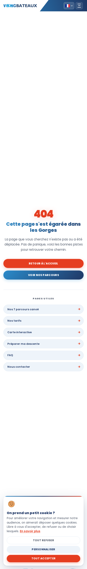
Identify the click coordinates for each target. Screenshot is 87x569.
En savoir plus (30, 531)
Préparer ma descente (23, 344)
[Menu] (79, 5)
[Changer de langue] (69, 5)
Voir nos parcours (43, 275)
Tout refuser (43, 540)
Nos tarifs (14, 320)
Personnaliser (43, 549)
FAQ (10, 355)
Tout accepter (43, 558)
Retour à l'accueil (43, 263)
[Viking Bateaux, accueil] (20, 5)
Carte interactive (19, 332)
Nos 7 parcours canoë (23, 309)
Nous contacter (18, 367)
